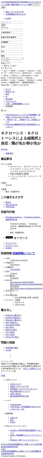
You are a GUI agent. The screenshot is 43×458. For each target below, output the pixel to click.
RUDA (38, 73)
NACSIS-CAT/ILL (15, 78)
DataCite (31, 71)
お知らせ (13, 418)
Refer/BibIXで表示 (13, 325)
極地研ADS (15, 82)
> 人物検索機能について (19, 104)
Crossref (21, 71)
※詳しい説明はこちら (32, 369)
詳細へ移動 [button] (10, 5)
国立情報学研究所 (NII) (19, 396)
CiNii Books (10, 207)
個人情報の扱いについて (20, 391)
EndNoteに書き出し (13, 318)
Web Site (4, 149)
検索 (3, 7)
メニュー (36, 5)
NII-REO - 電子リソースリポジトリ (24, 440)
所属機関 (4, 42)
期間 (3, 56)
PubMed (30, 80)
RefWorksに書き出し (14, 315)
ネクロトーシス (12, 246)
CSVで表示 (10, 335)
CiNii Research (15, 405)
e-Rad (13, 80)
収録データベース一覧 (19, 386)
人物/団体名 (6, 32)
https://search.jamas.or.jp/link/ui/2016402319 (26, 288)
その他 (8, 350)
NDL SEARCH (11, 205)
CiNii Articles (26, 76)
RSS (11, 420)
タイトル (4, 28)
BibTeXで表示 (11, 330)
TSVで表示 (10, 332)
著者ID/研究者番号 (8, 37)
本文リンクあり (10, 66)
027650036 (14, 278)
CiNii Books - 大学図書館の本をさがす (25, 407)
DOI (2, 51)
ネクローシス (11, 243)
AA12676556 (15, 269)
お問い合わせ (15, 394)
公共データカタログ (20, 85)
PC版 (3, 375)
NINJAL (14, 76)
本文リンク (5, 63)
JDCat (6, 76)
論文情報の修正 (12, 348)
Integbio (21, 80)
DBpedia (29, 78)
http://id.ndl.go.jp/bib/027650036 (22, 282)
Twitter (12, 422)
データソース (6, 68)
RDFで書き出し (12, 322)
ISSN (3, 47)
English (8, 18)
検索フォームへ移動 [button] (23, 5)
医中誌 (8, 202)
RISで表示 (10, 327)
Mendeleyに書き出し (14, 320)
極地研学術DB (28, 82)
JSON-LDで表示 (12, 337)
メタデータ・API (17, 409)
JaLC (5, 71)
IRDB (13, 71)
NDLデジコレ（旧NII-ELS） (21, 73)
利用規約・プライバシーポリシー (24, 389)
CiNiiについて (15, 384)
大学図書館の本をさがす (16, 14)
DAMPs (9, 248)
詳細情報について (24, 253)
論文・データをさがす (15, 12)
